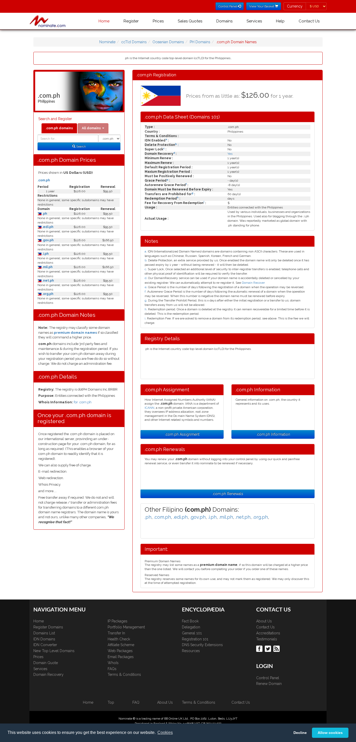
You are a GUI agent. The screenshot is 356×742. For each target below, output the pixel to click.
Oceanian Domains (168, 42)
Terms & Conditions (124, 674)
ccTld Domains (134, 42)
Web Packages (120, 651)
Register (131, 21)
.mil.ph (47, 267)
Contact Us (309, 21)
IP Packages (117, 621)
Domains (224, 21)
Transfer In (116, 633)
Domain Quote (45, 663)
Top (111, 702)
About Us (264, 621)
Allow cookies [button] (330, 733)
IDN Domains (44, 639)
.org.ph (47, 294)
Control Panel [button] (228, 6)
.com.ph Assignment (182, 434)
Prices (158, 21)
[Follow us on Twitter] (268, 648)
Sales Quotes (190, 21)
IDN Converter (45, 645)
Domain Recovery (48, 674)
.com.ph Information (273, 434)
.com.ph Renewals (227, 494)
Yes (230, 154)
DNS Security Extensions (202, 645)
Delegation (191, 627)
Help (280, 21)
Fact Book (190, 621)
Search (80, 146)
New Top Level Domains (54, 651)
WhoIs (113, 663)
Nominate (107, 42)
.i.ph (45, 254)
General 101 (192, 633)
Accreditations (268, 633)
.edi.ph (47, 227)
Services (254, 21)
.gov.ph (47, 240)
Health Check (119, 639)
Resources (191, 651)
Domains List (44, 633)
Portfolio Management (126, 627)
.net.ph (47, 280)
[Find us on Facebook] (260, 648)
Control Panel (267, 678)
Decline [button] (300, 733)
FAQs (112, 669)
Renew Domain (269, 684)
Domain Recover (253, 283)
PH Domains (200, 42)
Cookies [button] (165, 732)
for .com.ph (82, 402)
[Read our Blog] (277, 648)
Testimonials (266, 639)
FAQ (135, 702)
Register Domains (48, 627)
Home (104, 21)
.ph (44, 213)
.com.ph (44, 180)
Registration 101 (195, 639)
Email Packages (121, 657)
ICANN (149, 408)
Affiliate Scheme (121, 645)
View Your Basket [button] (262, 6)
